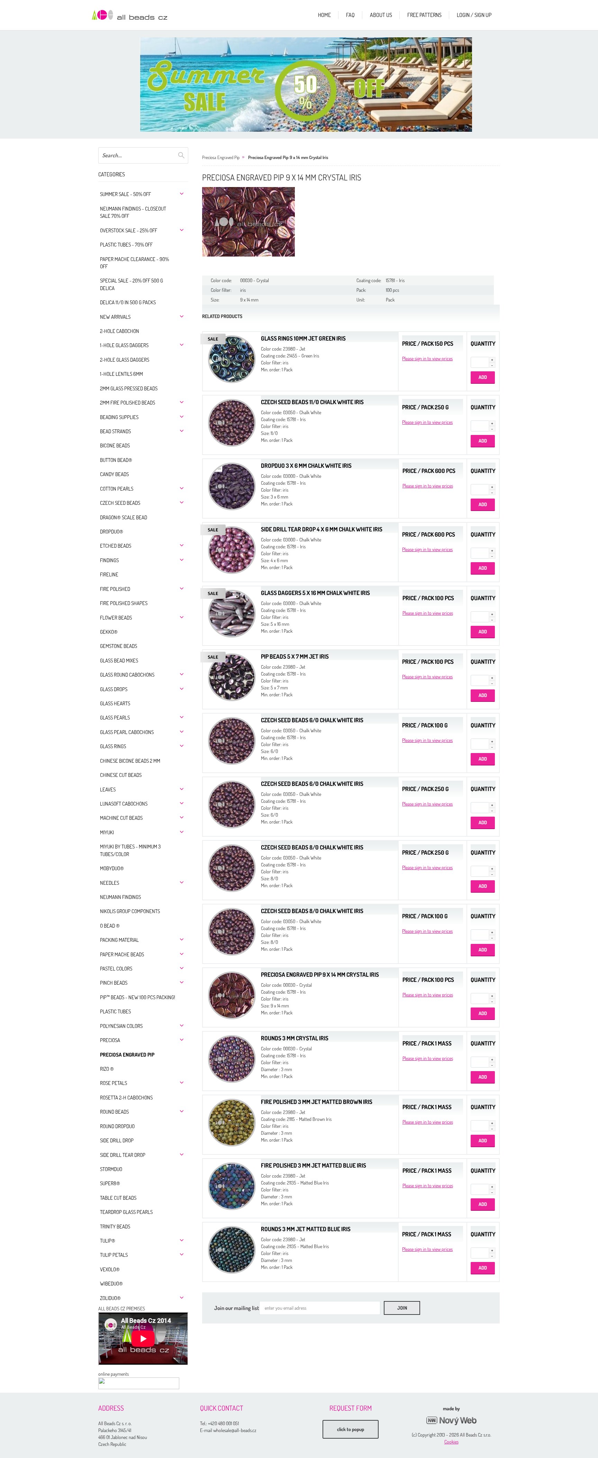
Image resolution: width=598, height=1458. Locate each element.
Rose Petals (113, 1083)
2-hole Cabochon (119, 331)
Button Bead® (116, 460)
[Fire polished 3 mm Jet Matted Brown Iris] (232, 1122)
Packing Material (119, 940)
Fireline (109, 574)
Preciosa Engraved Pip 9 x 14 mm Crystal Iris (288, 157)
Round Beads (114, 1111)
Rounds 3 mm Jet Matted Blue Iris (306, 1229)
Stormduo (111, 1169)
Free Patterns (424, 14)
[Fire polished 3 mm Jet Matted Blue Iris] (232, 1185)
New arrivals (115, 317)
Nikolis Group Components (130, 911)
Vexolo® (110, 1269)
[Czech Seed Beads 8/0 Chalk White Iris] (232, 867)
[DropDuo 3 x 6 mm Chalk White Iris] (232, 486)
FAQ (350, 14)
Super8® (110, 1183)
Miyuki (107, 832)
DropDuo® (111, 531)
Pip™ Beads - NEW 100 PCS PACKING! (137, 997)
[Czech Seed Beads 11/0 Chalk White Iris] (232, 422)
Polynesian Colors (121, 1026)
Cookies (451, 1442)
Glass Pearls (115, 717)
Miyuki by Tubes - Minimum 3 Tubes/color (130, 850)
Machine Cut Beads (121, 818)
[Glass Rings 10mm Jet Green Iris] (232, 358)
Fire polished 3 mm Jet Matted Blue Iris (313, 1165)
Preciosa (110, 1040)
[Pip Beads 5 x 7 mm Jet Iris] (232, 676)
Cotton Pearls (116, 488)
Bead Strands (115, 431)
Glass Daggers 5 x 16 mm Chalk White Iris (315, 592)
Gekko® (109, 632)
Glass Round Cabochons (127, 674)
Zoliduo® (110, 1298)
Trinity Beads (115, 1226)
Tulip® (107, 1240)
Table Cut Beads (118, 1198)
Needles (109, 883)
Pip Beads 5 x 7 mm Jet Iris (295, 656)
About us (381, 14)
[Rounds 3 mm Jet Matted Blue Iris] (232, 1249)
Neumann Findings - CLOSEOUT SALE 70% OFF (133, 212)
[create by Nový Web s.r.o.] (451, 1420)
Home (324, 14)
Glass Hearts (115, 703)
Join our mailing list (236, 1307)
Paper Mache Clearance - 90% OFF (134, 263)
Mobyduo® (112, 868)
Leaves (108, 789)
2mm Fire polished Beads (127, 402)
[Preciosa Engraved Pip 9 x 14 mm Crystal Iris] (248, 222)
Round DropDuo (117, 1126)
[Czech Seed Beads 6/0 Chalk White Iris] (232, 740)
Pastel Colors (116, 968)
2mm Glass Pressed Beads (128, 388)
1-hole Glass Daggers (124, 345)
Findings (109, 560)
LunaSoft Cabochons (123, 803)
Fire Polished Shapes (123, 603)
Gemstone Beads (118, 646)
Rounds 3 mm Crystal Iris (294, 1038)
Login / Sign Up (474, 14)
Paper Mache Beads (122, 954)
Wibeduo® (111, 1283)
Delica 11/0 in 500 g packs (128, 302)
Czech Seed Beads (120, 503)
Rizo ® (107, 1069)
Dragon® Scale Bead (123, 517)
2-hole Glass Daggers (124, 359)
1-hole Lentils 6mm (121, 374)
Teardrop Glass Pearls (126, 1212)
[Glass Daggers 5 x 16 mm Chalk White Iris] (232, 613)
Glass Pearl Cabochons (127, 732)
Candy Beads (114, 474)
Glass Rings (113, 746)
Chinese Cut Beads (121, 775)
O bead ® (110, 925)
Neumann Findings (120, 897)
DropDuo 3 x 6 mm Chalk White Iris (306, 465)
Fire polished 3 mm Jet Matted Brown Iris (316, 1101)
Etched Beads (115, 545)
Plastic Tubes (115, 1011)
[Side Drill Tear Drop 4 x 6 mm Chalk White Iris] (232, 549)
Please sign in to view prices (427, 358)
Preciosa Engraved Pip (127, 1054)
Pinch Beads (113, 982)
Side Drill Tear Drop (122, 1155)
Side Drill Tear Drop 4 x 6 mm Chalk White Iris (321, 529)
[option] (306, 84)
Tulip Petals (114, 1255)
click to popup (350, 1429)
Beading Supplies (119, 417)
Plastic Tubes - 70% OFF (126, 244)
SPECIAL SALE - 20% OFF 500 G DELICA (131, 284)
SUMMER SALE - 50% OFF (125, 194)
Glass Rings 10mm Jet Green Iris (303, 338)
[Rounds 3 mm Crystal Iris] (232, 1058)
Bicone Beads (115, 445)
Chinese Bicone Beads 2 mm (130, 761)
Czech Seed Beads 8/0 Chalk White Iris (312, 847)
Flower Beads (116, 617)
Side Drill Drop (117, 1140)
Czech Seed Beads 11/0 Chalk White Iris (312, 402)
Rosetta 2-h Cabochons (126, 1097)
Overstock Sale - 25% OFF (128, 230)
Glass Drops (113, 689)
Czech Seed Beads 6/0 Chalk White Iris (312, 720)
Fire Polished (115, 589)
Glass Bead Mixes (119, 660)
